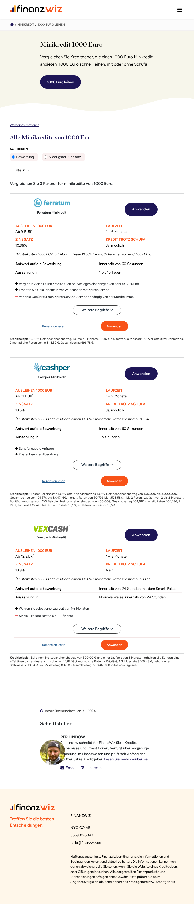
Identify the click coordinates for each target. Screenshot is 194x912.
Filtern (20, 170)
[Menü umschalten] (179, 9)
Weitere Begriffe (95, 310)
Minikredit (25, 24)
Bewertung (25, 157)
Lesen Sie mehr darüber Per (126, 759)
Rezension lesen (53, 326)
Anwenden (141, 209)
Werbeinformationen (24, 125)
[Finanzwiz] (12, 25)
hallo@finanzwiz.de (85, 842)
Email (71, 767)
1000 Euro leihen (51, 24)
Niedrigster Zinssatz (64, 157)
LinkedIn (93, 767)
